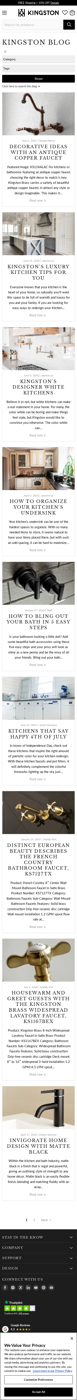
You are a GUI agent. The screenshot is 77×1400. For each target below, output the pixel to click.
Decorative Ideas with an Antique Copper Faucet (38, 152)
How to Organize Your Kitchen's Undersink (39, 507)
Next (45, 1220)
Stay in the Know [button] (22, 1237)
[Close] (72, 1338)
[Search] (69, 25)
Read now (37, 200)
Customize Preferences (38, 1379)
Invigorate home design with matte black (38, 1146)
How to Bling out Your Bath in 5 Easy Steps (38, 622)
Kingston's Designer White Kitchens (38, 387)
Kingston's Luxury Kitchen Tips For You (38, 272)
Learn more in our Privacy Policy (52, 1371)
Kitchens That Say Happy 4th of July (38, 734)
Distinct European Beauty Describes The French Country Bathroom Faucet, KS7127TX (38, 860)
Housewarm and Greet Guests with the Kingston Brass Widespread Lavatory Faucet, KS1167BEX (38, 1007)
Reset (39, 78)
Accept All (38, 1392)
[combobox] (32, 25)
